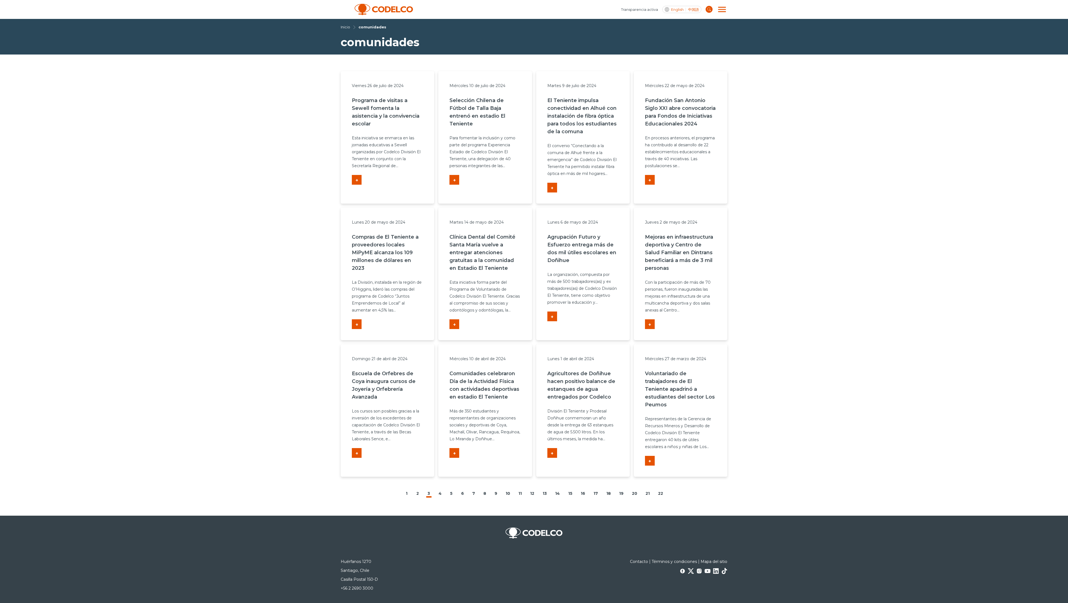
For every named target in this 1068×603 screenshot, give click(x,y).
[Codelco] (384, 9)
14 (557, 493)
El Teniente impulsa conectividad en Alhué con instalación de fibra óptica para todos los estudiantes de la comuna (582, 116)
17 (596, 493)
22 (660, 493)
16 (583, 493)
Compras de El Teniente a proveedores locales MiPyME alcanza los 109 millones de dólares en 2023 (385, 252)
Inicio (345, 27)
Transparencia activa (639, 9)
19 (621, 493)
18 (608, 493)
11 (520, 493)
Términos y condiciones (674, 561)
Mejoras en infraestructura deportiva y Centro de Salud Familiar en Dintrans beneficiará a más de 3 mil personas (679, 252)
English (677, 9)
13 (545, 493)
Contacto (639, 561)
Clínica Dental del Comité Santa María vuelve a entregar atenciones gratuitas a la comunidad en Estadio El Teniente (482, 252)
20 (634, 493)
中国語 (693, 9)
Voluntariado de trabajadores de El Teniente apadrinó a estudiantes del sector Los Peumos (680, 389)
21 (648, 493)
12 (532, 493)
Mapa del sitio (714, 561)
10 (508, 493)
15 (570, 493)
